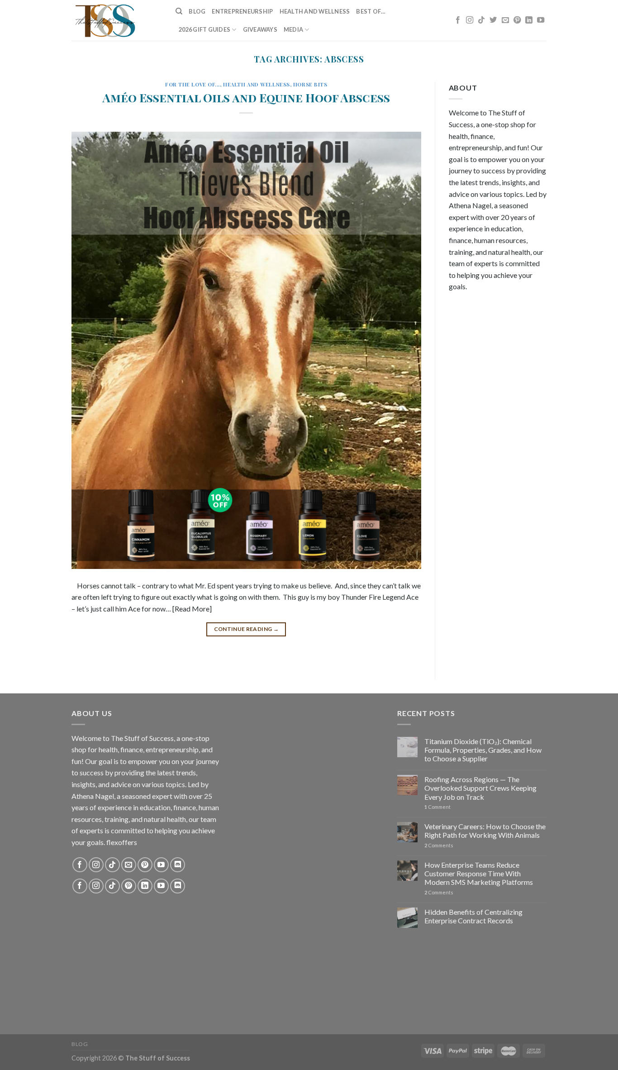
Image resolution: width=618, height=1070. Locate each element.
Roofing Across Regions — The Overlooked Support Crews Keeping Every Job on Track (480, 788)
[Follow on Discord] (177, 864)
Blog (197, 11)
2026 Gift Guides (204, 29)
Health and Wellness (315, 11)
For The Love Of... (192, 84)
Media (293, 29)
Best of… (370, 11)
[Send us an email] (505, 20)
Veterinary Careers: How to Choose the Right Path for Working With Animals (485, 830)
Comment (437, 807)
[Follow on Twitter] (493, 20)
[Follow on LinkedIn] (528, 20)
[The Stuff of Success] (116, 20)
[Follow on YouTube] (540, 20)
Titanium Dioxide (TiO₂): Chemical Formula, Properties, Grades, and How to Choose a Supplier (483, 750)
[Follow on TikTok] (481, 20)
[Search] (179, 11)
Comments (438, 845)
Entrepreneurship (242, 11)
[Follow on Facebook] (457, 20)
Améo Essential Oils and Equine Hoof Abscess (246, 97)
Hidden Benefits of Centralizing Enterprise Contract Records (473, 916)
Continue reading (246, 629)
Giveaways (260, 29)
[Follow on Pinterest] (517, 20)
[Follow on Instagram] (469, 20)
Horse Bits (310, 84)
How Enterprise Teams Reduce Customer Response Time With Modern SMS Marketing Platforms (478, 873)
